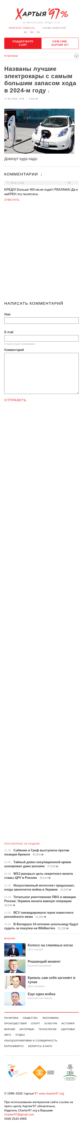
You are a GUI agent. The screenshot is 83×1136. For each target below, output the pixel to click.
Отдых (20, 1035)
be (25, 32)
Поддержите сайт (23, 43)
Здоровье (68, 1029)
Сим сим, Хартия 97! (60, 43)
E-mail (8, 332)
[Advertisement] (41, 253)
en (38, 32)
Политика (11, 1018)
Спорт (35, 1023)
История (68, 1023)
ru (32, 32)
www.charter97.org (51, 1093)
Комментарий (14, 350)
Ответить (12, 199)
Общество (30, 1018)
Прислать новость (22, 28)
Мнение (10, 938)
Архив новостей (54, 28)
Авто (7, 1035)
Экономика (50, 1018)
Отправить (15, 400)
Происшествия (15, 1023)
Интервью (27, 1029)
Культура (50, 1023)
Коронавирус (14, 1046)
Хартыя (41, 14)
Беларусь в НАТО (40, 1046)
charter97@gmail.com (19, 1114)
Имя (7, 314)
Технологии (48, 1029)
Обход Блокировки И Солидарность (30, 1040)
